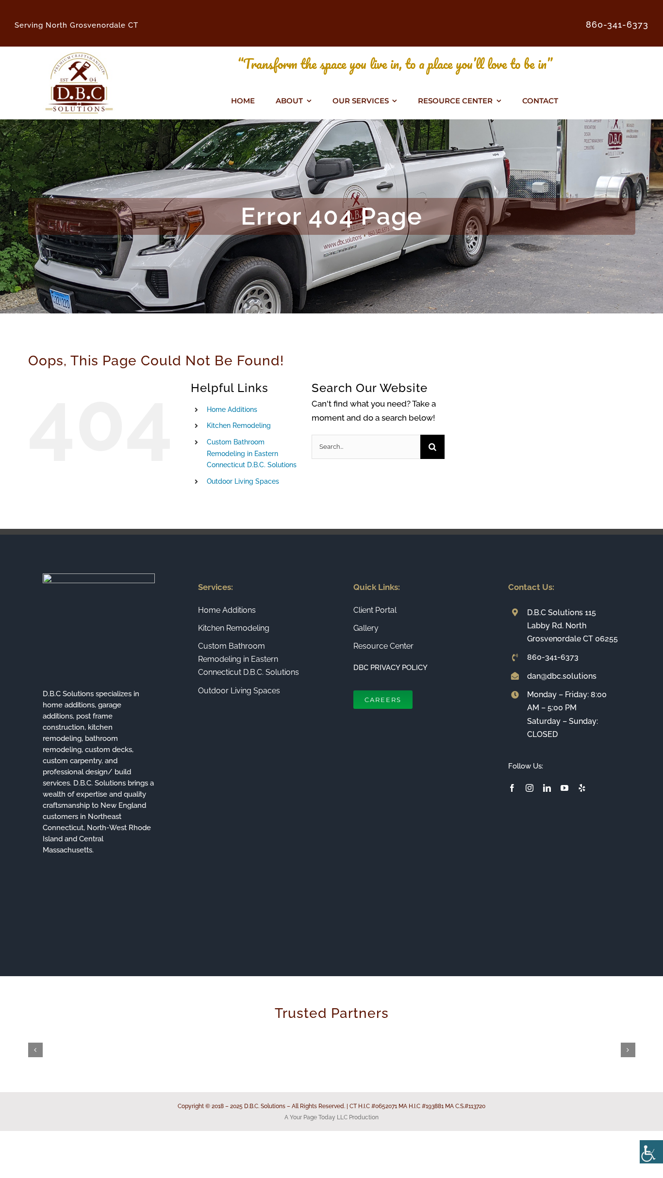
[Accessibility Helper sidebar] (651, 1151)
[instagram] (529, 788)
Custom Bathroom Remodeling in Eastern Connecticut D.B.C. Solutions (252, 453)
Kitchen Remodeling (239, 425)
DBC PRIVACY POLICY (390, 667)
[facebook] (512, 788)
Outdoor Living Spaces (243, 481)
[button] (35, 1050)
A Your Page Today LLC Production (331, 1117)
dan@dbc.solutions (562, 676)
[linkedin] (547, 788)
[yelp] (582, 788)
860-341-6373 (553, 657)
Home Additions (232, 409)
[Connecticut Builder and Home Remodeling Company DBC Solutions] (79, 50)
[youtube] (564, 788)
